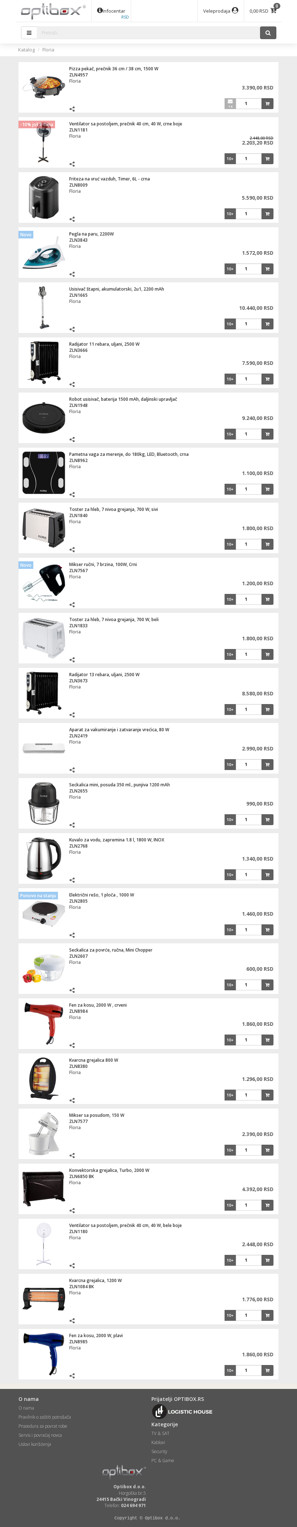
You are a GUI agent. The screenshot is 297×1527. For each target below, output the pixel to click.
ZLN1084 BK (81, 1286)
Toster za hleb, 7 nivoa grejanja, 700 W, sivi (113, 509)
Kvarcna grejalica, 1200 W (95, 1280)
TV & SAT (160, 1433)
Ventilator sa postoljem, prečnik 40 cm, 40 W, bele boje (125, 1225)
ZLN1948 (78, 405)
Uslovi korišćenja (34, 1444)
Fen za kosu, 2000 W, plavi (96, 1335)
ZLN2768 (78, 846)
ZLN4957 (78, 75)
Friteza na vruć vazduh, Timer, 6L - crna (109, 179)
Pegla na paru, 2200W (91, 234)
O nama (26, 1408)
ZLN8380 (78, 1066)
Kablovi (158, 1442)
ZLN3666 (78, 350)
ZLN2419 (78, 736)
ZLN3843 (78, 240)
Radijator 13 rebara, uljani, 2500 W (104, 674)
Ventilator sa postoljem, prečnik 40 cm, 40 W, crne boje (125, 124)
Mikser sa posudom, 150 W (96, 1115)
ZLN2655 (78, 791)
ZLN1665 (78, 295)
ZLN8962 (78, 460)
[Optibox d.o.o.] (53, 11)
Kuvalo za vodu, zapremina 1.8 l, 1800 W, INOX (116, 840)
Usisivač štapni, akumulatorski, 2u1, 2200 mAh (116, 289)
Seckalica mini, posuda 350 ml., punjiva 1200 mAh (119, 785)
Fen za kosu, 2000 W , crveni (98, 1005)
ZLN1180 (78, 1231)
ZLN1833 (78, 626)
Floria (48, 49)
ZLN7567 (78, 570)
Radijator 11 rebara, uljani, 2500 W (104, 344)
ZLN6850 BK (81, 1176)
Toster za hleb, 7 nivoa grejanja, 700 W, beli (114, 619)
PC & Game (162, 1460)
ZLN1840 (78, 515)
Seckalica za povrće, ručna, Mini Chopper (110, 950)
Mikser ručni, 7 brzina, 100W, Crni (103, 564)
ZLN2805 (78, 901)
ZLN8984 (78, 1011)
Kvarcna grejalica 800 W (93, 1060)
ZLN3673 (78, 681)
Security (159, 1451)
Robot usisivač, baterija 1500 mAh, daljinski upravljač (123, 399)
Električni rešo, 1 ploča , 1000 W (101, 895)
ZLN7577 (78, 1121)
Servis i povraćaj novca (40, 1435)
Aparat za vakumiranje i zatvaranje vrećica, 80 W (119, 730)
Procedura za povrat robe (42, 1426)
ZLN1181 (78, 130)
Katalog (26, 49)
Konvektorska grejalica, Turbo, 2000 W (109, 1170)
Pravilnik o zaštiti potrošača (44, 1417)
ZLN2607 (78, 956)
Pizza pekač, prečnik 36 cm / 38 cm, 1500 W (113, 69)
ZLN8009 (78, 185)
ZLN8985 (78, 1342)
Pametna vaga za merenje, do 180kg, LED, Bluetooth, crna (129, 454)
